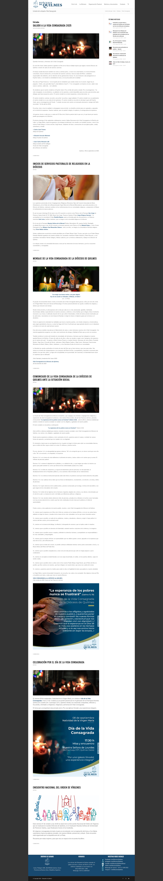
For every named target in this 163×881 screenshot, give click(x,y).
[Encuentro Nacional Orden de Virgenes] (66, 808)
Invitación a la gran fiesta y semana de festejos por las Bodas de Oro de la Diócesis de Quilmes (121, 24)
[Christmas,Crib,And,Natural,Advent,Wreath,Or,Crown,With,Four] (66, 279)
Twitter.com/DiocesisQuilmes (113, 865)
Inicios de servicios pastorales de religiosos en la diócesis (61, 165)
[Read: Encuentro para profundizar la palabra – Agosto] (110, 48)
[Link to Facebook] (123, 878)
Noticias (43, 28)
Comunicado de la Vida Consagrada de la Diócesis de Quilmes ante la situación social (62, 378)
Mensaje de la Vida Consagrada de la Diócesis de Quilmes (65, 258)
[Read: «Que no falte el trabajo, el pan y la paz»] (110, 63)
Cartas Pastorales (37, 28)
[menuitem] (74, 4)
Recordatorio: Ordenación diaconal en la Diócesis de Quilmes (119, 55)
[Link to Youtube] (128, 878)
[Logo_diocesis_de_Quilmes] (47, 4)
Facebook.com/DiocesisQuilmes (114, 859)
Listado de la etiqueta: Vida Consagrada (44, 11)
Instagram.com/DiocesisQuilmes (114, 861)
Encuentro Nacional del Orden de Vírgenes (57, 787)
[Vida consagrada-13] (66, 46)
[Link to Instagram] (125, 878)
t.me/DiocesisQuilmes (117, 869)
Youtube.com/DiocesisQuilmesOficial (115, 863)
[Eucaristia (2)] (66, 187)
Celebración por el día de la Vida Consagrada (58, 662)
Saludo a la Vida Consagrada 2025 (52, 25)
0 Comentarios (36, 155)
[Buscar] (128, 4)
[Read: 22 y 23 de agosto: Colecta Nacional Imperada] (110, 42)
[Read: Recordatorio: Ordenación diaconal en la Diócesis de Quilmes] (110, 54)
